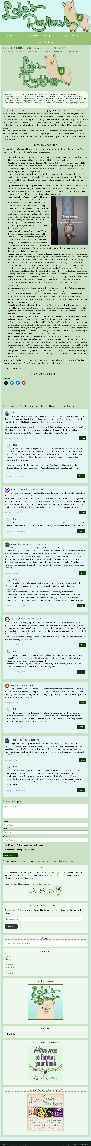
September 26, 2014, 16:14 (15, 790)
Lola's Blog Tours (44, 884)
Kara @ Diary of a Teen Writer (28, 544)
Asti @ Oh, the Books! (23, 685)
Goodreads (10, 962)
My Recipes (47, 35)
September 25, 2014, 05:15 (14, 512)
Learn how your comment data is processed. (55, 861)
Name (6, 821)
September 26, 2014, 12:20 (14, 760)
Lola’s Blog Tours (45, 42)
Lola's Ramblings (52, 51)
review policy (58, 875)
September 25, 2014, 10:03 (15, 531)
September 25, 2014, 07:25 (14, 573)
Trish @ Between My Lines (26, 618)
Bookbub (9, 964)
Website (6, 836)
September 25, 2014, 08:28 (14, 645)
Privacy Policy (78, 35)
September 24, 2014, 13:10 (15, 476)
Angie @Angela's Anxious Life (28, 489)
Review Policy (62, 35)
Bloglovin (10, 973)
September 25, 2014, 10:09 (15, 606)
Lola (37, 51)
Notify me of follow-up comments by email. (25, 845)
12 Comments (71, 51)
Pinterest (10, 967)
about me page (52, 872)
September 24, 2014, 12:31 (14, 438)
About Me (20, 35)
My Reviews (33, 35)
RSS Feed (10, 970)
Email (6, 828)
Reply (83, 438)
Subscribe (11, 926)
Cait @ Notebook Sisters (25, 739)
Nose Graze (83, 1144)
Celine (15, 412)
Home (9, 35)
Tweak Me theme (69, 1144)
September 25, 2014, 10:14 (15, 672)
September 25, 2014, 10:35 (14, 702)
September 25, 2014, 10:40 (15, 727)
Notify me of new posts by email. (20, 850)
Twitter (9, 959)
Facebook (10, 956)
